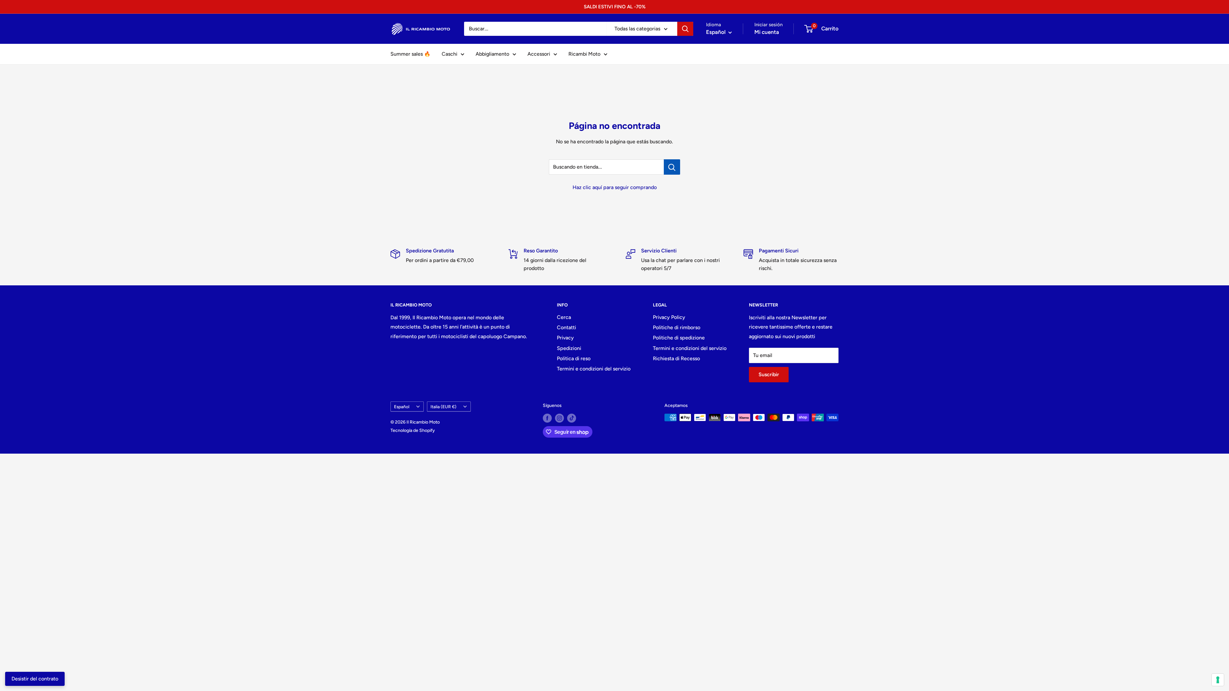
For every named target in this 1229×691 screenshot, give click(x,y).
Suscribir (769, 374)
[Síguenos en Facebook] (547, 418)
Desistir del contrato (35, 679)
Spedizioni (569, 348)
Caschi (449, 54)
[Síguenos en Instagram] (559, 418)
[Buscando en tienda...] (672, 167)
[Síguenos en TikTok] (571, 418)
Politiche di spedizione (679, 338)
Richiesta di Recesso (676, 358)
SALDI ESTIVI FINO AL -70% (615, 7)
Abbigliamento (492, 54)
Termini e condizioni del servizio (594, 369)
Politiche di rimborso (676, 327)
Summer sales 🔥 (410, 54)
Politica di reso (573, 358)
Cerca (564, 317)
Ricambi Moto (584, 54)
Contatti (566, 327)
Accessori (538, 54)
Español (401, 406)
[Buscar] (685, 29)
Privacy (565, 338)
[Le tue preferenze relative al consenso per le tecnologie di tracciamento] (1218, 680)
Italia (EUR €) (443, 406)
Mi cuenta (766, 32)
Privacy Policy (669, 317)
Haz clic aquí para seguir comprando (615, 187)
